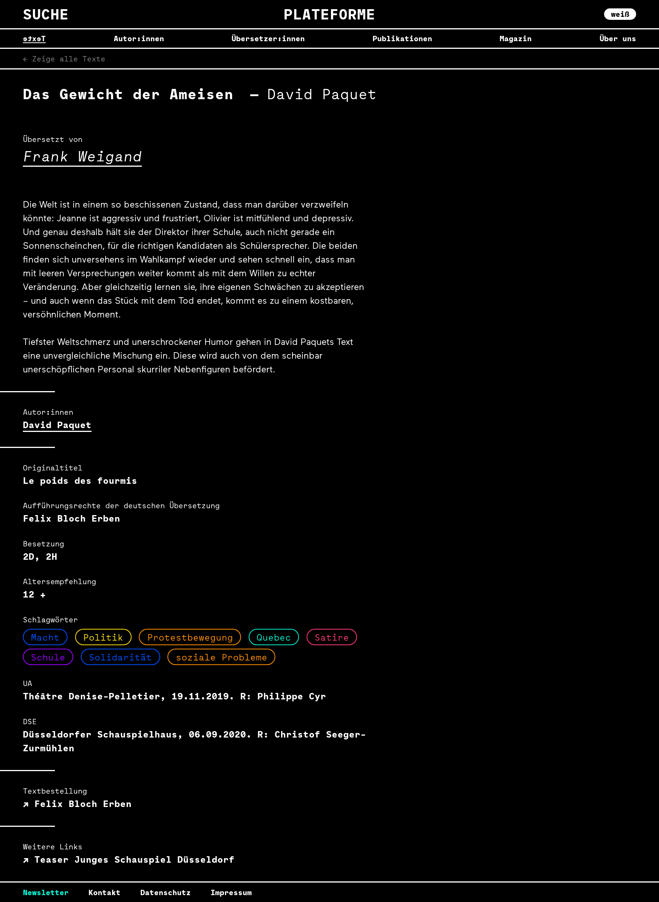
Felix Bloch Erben (80, 803)
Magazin (516, 38)
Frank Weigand (82, 156)
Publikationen (402, 38)
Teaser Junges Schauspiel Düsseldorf (132, 859)
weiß (620, 14)
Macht (45, 637)
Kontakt (104, 892)
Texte (34, 38)
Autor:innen (139, 38)
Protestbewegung (190, 637)
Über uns (618, 38)
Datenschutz (165, 892)
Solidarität (120, 657)
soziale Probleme (221, 657)
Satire (332, 637)
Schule (48, 657)
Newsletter (46, 892)
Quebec (274, 637)
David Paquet (57, 425)
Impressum (231, 892)
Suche (46, 14)
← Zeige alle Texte (64, 58)
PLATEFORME (329, 14)
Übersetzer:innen (268, 38)
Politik (103, 637)
